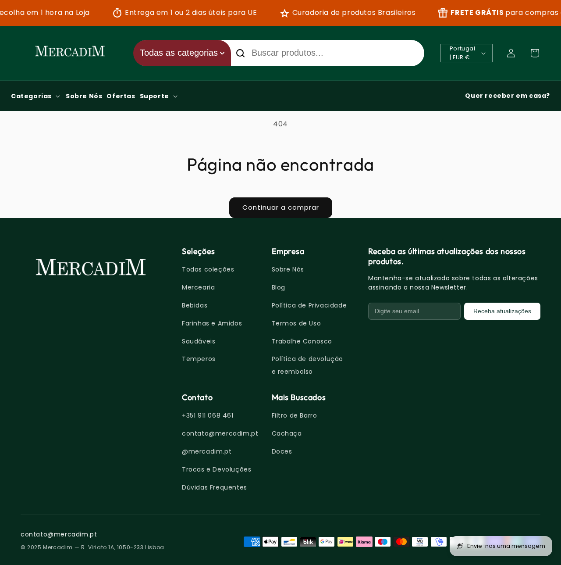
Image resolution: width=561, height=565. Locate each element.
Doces (282, 451)
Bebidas (194, 305)
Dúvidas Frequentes (214, 487)
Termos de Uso (296, 323)
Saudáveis (198, 341)
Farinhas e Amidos (212, 323)
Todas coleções (208, 269)
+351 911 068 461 (208, 415)
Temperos (199, 358)
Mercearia (198, 287)
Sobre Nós (288, 269)
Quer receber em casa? (507, 95)
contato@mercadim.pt (220, 433)
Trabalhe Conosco (302, 341)
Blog (278, 287)
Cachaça (287, 433)
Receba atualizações (502, 311)
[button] (534, 53)
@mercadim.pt (206, 451)
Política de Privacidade (309, 305)
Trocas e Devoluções (216, 469)
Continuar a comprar (280, 207)
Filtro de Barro (294, 415)
